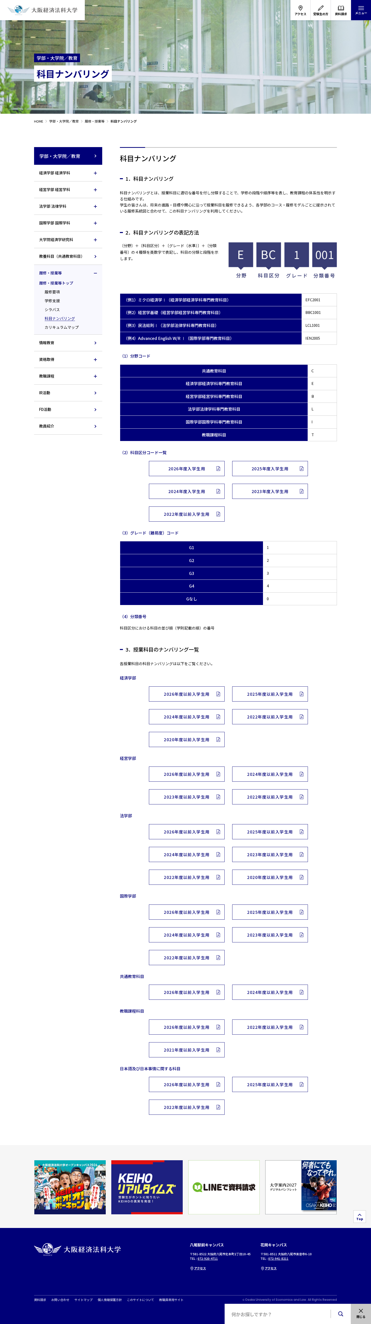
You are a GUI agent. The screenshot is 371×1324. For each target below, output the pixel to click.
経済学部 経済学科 (54, 172)
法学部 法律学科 (52, 206)
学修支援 (52, 300)
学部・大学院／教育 (59, 156)
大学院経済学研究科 (56, 239)
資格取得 (46, 359)
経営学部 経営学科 (54, 189)
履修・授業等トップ (56, 283)
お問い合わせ (60, 1299)
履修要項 (52, 291)
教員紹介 (46, 426)
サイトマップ (83, 1299)
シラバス (52, 309)
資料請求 (40, 1299)
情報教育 (46, 342)
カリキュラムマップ (62, 327)
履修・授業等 (50, 272)
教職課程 (46, 376)
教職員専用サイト (171, 1299)
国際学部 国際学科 (54, 222)
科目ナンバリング (60, 318)
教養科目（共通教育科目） (62, 256)
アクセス (200, 1268)
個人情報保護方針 (110, 1299)
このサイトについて (140, 1299)
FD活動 (45, 409)
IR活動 (44, 392)
